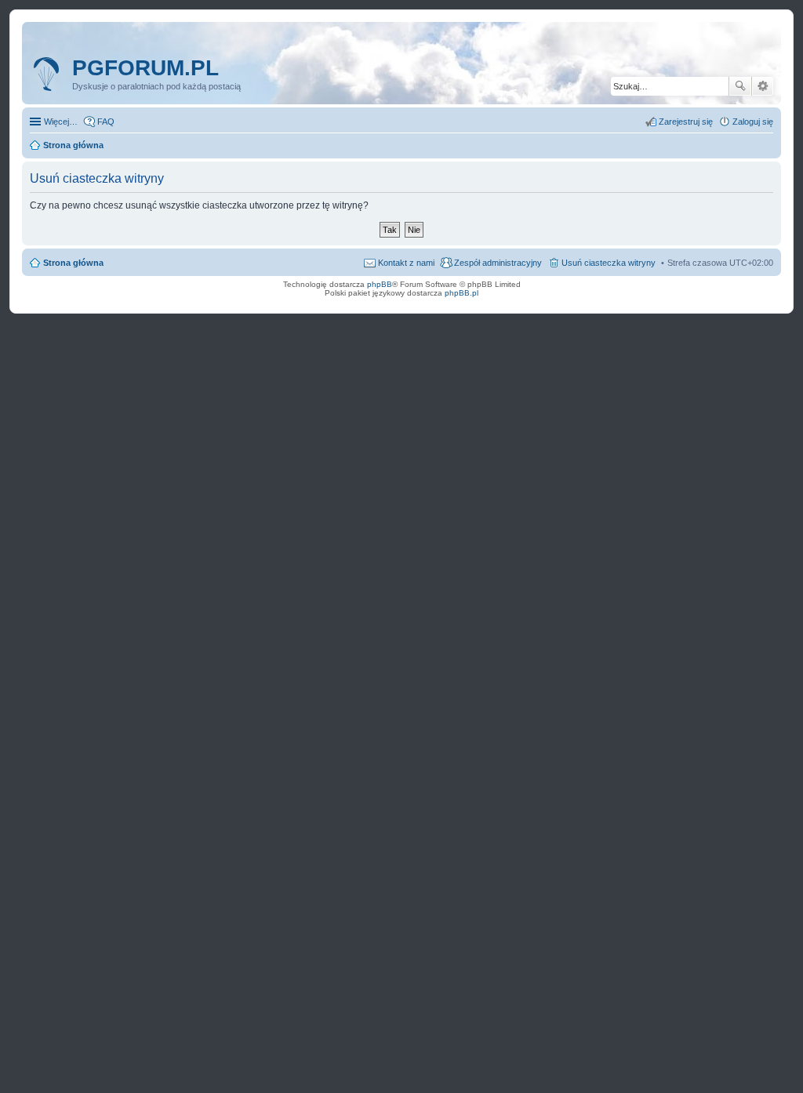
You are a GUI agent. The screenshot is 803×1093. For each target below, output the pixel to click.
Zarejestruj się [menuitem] (686, 121)
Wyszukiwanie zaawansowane (762, 86)
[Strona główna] (49, 74)
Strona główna (73, 262)
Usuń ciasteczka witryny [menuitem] (608, 262)
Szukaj (740, 86)
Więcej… (61, 121)
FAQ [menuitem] (105, 121)
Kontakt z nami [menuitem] (406, 262)
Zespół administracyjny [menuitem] (498, 262)
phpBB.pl (461, 293)
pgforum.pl (145, 68)
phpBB (379, 284)
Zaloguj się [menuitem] (752, 121)
